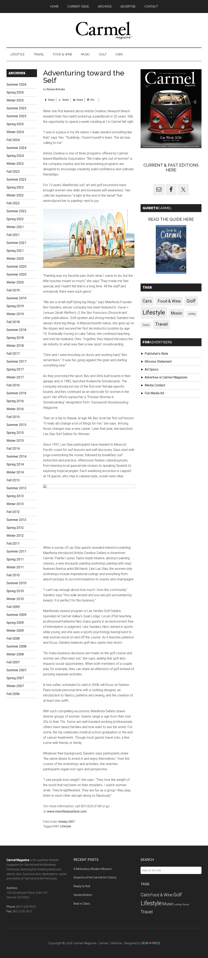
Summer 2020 (16, 266)
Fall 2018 (13, 322)
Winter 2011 (15, 567)
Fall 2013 (13, 480)
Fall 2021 (13, 235)
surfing (191, 314)
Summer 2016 (16, 393)
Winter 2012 (15, 536)
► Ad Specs (149, 369)
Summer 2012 (16, 520)
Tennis (146, 325)
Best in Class (82, 903)
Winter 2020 (15, 259)
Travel (161, 324)
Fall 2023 (13, 171)
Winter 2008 (15, 654)
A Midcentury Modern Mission (93, 869)
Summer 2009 (16, 615)
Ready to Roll (82, 886)
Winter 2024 (15, 132)
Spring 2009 (15, 623)
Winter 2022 (15, 195)
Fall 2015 (13, 417)
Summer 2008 (16, 646)
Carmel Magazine (104, 30)
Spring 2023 (15, 187)
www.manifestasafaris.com (66, 811)
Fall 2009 (13, 607)
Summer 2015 (16, 425)
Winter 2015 (15, 441)
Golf (191, 301)
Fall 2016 (13, 385)
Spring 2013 (15, 496)
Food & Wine (169, 301)
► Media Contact (153, 385)
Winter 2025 (15, 100)
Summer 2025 (16, 108)
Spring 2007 (15, 678)
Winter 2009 (15, 631)
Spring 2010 (15, 591)
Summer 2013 (16, 488)
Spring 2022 (15, 219)
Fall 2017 (13, 354)
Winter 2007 (15, 686)
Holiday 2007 (66, 821)
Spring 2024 (15, 156)
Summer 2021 (16, 243)
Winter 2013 (15, 504)
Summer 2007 (16, 670)
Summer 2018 (16, 330)
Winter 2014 (15, 472)
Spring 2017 (15, 369)
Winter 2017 (15, 377)
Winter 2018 (15, 346)
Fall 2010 (13, 575)
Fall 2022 (13, 203)
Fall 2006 (13, 694)
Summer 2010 (16, 583)
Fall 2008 (13, 638)
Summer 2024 (16, 148)
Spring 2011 (15, 559)
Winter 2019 (15, 314)
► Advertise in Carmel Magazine (164, 377)
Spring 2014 (15, 464)
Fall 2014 (13, 448)
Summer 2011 (16, 551)
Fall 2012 (13, 512)
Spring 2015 (15, 433)
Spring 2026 (15, 92)
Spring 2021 (15, 251)
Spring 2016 (15, 401)
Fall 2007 (13, 662)
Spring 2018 (15, 338)
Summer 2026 (16, 84)
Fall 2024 (13, 140)
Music (176, 313)
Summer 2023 (16, 179)
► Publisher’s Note (154, 354)
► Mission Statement (156, 361)
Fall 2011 (13, 543)
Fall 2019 (13, 290)
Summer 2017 (16, 361)
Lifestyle (65, 826)
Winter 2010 (15, 599)
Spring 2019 (15, 306)
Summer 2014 (16, 456)
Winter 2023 (15, 164)
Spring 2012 (15, 528)
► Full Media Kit (152, 393)
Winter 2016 (15, 409)
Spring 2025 (15, 124)
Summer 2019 (16, 298)
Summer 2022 (16, 211)
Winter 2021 (15, 227)
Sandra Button (83, 895)
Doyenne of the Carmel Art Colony (95, 877)
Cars (147, 301)
